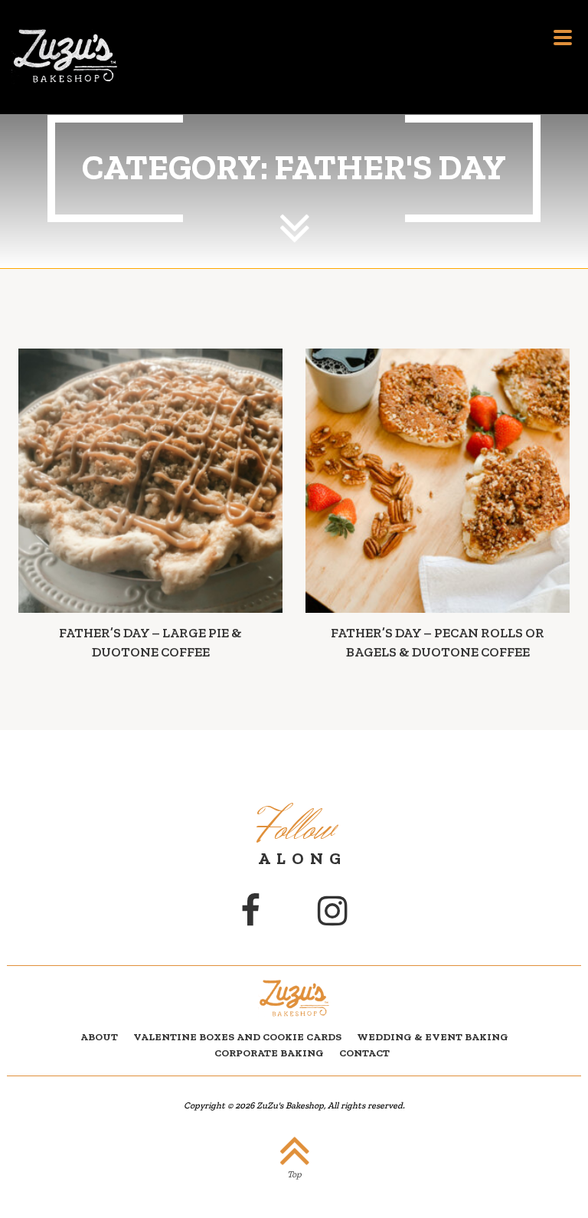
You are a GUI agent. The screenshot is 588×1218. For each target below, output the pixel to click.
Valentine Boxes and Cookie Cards (237, 1036)
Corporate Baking (269, 1052)
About (99, 1036)
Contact (364, 1052)
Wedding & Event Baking (432, 1036)
